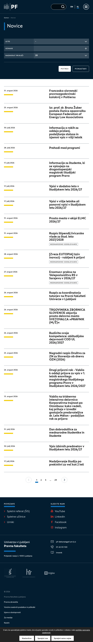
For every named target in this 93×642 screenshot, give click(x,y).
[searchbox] (36, 48)
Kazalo (6, 623)
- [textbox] (35, 41)
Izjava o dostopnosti (12, 612)
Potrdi (65, 69)
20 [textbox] (36, 55)
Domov (6, 18)
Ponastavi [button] (81, 69)
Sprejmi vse (43, 638)
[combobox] (61, 41)
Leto (7, 41)
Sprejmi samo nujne (62, 638)
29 (55, 480)
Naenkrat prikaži (14, 55)
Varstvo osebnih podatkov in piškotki (19, 607)
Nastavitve (26, 638)
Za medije (8, 618)
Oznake (9, 48)
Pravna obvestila (11, 602)
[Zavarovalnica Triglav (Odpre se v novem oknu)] (49, 573)
